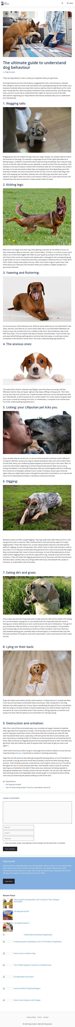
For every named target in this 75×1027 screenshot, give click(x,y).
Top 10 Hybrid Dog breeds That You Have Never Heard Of (28, 787)
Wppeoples (48, 1024)
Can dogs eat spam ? (21, 923)
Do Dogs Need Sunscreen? (24, 977)
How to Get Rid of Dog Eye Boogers (27, 988)
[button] (62, 3)
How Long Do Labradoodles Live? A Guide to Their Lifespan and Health (36, 900)
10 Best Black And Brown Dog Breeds (38, 935)
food (13, 550)
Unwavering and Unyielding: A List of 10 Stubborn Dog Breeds (38, 941)
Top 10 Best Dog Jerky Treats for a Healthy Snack (32, 965)
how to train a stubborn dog (24, 953)
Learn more (9, 881)
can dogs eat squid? (21, 911)
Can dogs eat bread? (13, 784)
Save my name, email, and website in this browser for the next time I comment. (35, 843)
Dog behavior (11, 781)
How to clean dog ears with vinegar (27, 1000)
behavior (18, 753)
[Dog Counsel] (5, 3)
